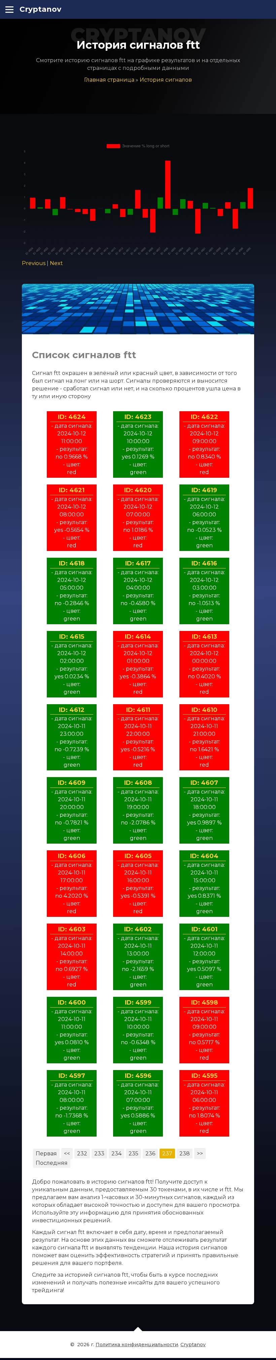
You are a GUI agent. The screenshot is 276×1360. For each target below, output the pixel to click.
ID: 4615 (71, 636)
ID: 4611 (138, 710)
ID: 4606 (71, 856)
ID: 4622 (204, 417)
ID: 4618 (71, 563)
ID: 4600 (72, 1002)
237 (167, 1153)
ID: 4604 (204, 856)
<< (67, 1153)
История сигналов (166, 80)
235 (133, 1153)
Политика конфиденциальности (137, 1345)
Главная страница (109, 80)
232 (82, 1153)
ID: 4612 (71, 710)
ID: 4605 (138, 856)
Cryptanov (40, 9)
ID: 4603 (71, 929)
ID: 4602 (138, 929)
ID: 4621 (71, 490)
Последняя (52, 1163)
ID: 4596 (138, 1075)
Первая (46, 1153)
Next (56, 263)
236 (150, 1153)
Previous (33, 263)
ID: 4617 (138, 563)
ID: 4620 (138, 490)
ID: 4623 (138, 417)
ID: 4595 (204, 1075)
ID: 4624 (72, 417)
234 (116, 1153)
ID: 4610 (204, 710)
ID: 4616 (204, 563)
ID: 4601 (204, 929)
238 (184, 1153)
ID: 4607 (204, 783)
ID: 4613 (204, 636)
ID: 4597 (72, 1075)
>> (200, 1153)
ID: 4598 (204, 1002)
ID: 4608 (138, 783)
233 (99, 1153)
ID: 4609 (71, 783)
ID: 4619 (204, 490)
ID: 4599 (138, 1002)
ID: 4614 (138, 636)
